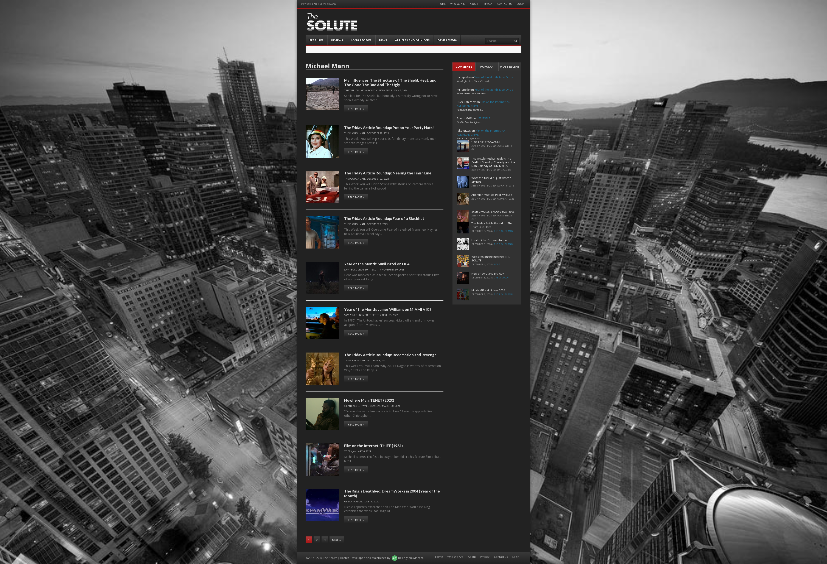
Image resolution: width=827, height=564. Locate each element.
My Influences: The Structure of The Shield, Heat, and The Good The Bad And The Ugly (390, 82)
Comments (464, 66)
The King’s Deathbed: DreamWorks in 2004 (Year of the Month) (392, 493)
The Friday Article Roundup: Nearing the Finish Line (387, 173)
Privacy (488, 4)
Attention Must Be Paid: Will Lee (491, 195)
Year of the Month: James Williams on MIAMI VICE (388, 309)
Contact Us (504, 4)
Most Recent (510, 66)
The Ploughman (354, 133)
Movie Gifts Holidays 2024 (488, 290)
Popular (486, 66)
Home (313, 3)
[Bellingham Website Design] (394, 558)
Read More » (356, 109)
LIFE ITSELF (483, 118)
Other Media (447, 40)
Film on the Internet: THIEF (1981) (373, 445)
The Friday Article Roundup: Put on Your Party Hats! (389, 127)
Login (520, 4)
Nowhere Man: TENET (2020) (369, 400)
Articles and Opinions (412, 40)
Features (316, 40)
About (474, 4)
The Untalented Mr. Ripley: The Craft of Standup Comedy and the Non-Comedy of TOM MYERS (493, 162)
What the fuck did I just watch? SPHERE (491, 179)
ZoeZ (347, 451)
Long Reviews (361, 40)
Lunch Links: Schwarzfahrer (489, 240)
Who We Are (457, 4)
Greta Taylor (353, 501)
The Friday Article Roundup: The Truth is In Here (492, 225)
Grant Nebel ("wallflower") (362, 405)
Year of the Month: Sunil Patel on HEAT (378, 263)
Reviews (337, 40)
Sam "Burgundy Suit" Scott (361, 269)
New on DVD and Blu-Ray (487, 273)
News (383, 40)
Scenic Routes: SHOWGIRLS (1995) (493, 211)
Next (337, 540)
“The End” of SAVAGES (486, 142)
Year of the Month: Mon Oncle (493, 77)
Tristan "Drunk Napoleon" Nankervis (368, 90)
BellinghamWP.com (410, 558)
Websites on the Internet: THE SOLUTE (490, 258)
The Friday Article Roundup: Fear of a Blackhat (384, 218)
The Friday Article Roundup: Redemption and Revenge (390, 354)
